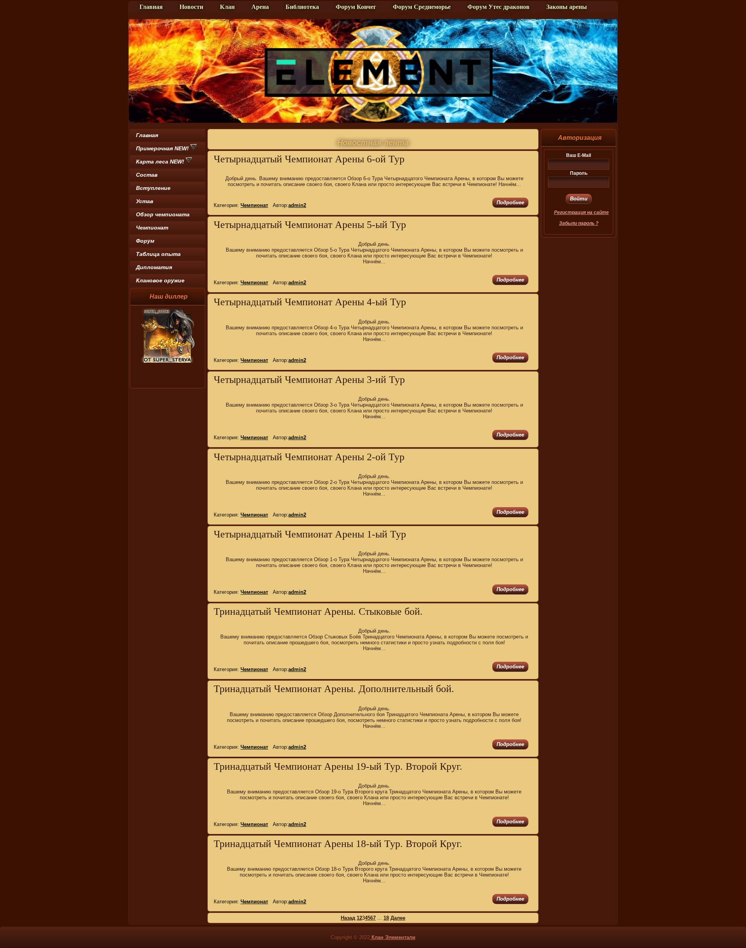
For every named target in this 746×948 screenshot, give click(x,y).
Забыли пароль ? (578, 223)
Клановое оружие (160, 280)
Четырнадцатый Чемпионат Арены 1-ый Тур (310, 534)
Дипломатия (154, 267)
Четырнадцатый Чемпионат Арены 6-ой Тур (309, 159)
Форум (145, 241)
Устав (144, 201)
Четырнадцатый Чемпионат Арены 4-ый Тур (310, 302)
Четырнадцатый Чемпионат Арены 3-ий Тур (309, 379)
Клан (227, 6)
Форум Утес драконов (498, 6)
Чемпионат (152, 227)
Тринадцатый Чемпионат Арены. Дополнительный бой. (334, 688)
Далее (397, 918)
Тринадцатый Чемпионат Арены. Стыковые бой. (318, 611)
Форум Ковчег (356, 6)
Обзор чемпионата (163, 214)
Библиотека (302, 6)
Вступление (153, 188)
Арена (260, 6)
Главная (151, 6)
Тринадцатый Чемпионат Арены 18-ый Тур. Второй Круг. (338, 843)
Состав (146, 175)
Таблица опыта (158, 254)
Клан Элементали (392, 937)
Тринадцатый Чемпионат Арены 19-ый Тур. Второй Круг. (338, 766)
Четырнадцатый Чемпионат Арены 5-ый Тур (310, 224)
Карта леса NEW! (161, 161)
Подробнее (510, 202)
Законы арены (566, 6)
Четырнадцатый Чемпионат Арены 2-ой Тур (309, 457)
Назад (348, 918)
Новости (191, 6)
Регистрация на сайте (581, 212)
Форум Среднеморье (422, 6)
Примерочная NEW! (163, 148)
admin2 (297, 205)
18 (386, 918)
